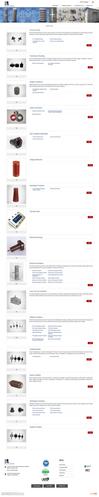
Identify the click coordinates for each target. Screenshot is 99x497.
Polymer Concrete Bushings (57, 41)
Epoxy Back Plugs (54, 356)
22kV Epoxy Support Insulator (55, 270)
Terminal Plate (35, 211)
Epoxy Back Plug (36, 114)
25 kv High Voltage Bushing (39, 328)
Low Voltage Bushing (38, 39)
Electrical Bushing (36, 237)
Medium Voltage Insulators (38, 278)
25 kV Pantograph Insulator (38, 326)
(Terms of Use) (21, 493)
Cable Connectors (36, 108)
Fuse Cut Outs (35, 30)
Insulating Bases (37, 356)
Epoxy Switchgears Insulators (39, 282)
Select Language (84, 1)
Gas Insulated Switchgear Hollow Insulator (39, 189)
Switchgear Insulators (37, 401)
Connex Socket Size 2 (38, 136)
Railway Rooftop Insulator (54, 330)
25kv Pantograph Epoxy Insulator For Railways (38, 339)
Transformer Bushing (37, 56)
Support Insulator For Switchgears (37, 275)
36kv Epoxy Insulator (55, 188)
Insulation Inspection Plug (38, 110)
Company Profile (66, 5)
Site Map (61, 475)
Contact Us (89, 5)
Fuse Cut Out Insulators (38, 291)
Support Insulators (36, 82)
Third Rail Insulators (53, 328)
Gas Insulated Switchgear (39, 134)
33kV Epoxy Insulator (55, 408)
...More (89, 45)
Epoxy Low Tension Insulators (39, 280)
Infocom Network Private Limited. (18, 494)
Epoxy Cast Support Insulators (55, 280)
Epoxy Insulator (35, 375)
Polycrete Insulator (36, 270)
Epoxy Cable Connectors (56, 412)
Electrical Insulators (37, 263)
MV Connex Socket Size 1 (39, 408)
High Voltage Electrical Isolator (55, 274)
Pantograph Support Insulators (39, 335)
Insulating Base (35, 349)
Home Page (55, 5)
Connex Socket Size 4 (38, 139)
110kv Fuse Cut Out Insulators (55, 272)
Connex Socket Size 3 (55, 136)
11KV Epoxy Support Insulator (39, 272)
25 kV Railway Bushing (55, 39)
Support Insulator (54, 89)
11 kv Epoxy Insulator (55, 410)
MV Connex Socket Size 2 (39, 412)
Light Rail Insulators (37, 332)
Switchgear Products (37, 185)
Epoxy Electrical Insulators (54, 339)
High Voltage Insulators (53, 278)
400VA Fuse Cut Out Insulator (55, 282)
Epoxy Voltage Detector (38, 92)
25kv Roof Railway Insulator (55, 326)
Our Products (79, 5)
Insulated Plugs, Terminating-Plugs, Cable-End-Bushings (55, 111)
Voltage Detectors (36, 159)
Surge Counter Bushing (38, 63)
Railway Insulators (36, 317)
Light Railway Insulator (37, 330)
